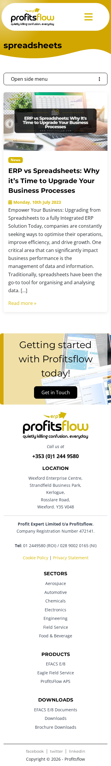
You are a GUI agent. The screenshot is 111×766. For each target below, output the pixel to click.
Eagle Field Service (55, 672)
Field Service (55, 627)
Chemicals (55, 601)
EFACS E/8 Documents (55, 709)
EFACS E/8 (55, 664)
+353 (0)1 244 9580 (55, 456)
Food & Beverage (55, 636)
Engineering (55, 618)
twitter (56, 751)
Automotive (55, 592)
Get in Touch (55, 392)
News (15, 159)
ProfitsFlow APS (55, 681)
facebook (35, 751)
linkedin (77, 751)
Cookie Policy (35, 557)
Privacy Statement (71, 557)
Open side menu (29, 79)
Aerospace (55, 583)
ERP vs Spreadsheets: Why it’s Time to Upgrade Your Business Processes (53, 181)
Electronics (55, 610)
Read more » (22, 303)
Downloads (56, 718)
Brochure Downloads (55, 727)
